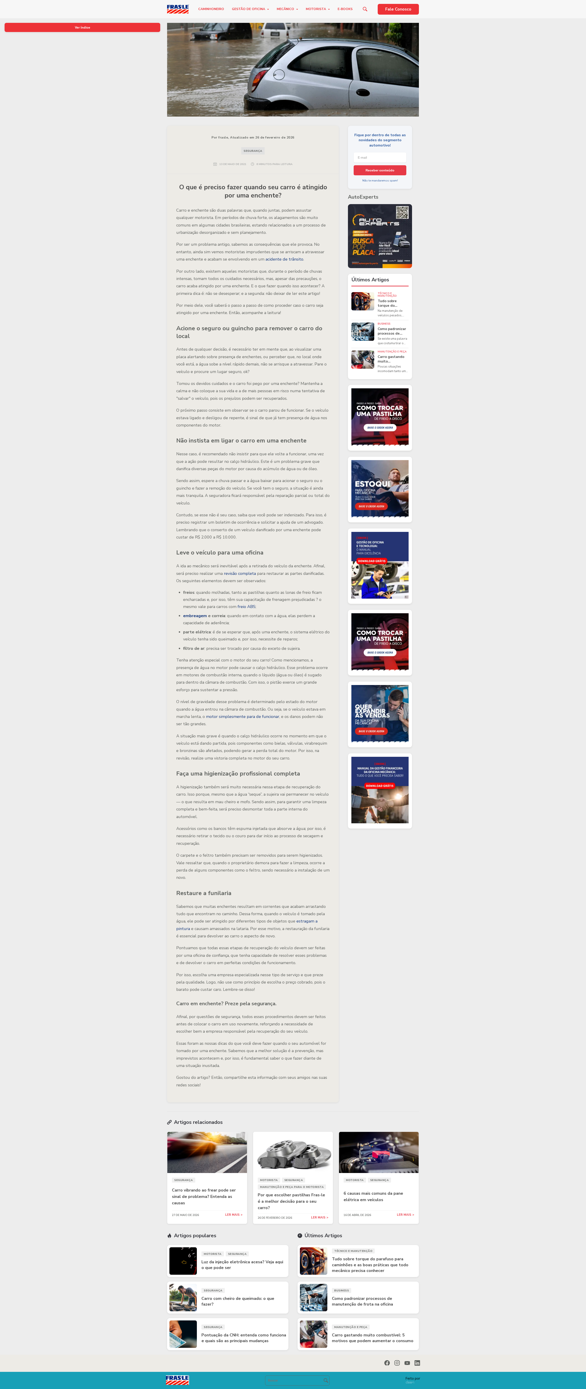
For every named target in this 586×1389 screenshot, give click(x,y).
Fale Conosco (398, 9)
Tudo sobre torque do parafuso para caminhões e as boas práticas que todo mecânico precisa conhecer (393, 303)
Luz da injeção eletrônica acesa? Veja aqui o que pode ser (242, 1264)
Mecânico (286, 9)
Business (384, 324)
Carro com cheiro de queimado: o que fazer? (237, 1301)
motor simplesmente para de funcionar (242, 716)
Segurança (253, 151)
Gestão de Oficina (249, 9)
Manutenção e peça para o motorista (292, 1187)
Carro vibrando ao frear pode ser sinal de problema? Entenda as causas (204, 1196)
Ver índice (82, 27)
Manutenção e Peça (392, 351)
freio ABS (246, 606)
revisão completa (240, 573)
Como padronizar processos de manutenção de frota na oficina (392, 331)
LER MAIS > (233, 1214)
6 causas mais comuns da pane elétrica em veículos (373, 1196)
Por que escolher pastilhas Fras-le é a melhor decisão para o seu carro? (291, 1201)
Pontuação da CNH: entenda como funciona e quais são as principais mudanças (243, 1338)
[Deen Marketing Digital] (410, 1382)
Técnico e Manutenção (387, 294)
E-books (345, 9)
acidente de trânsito (284, 259)
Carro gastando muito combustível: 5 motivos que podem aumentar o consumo (392, 359)
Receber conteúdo (380, 170)
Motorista (316, 9)
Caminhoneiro (211, 9)
